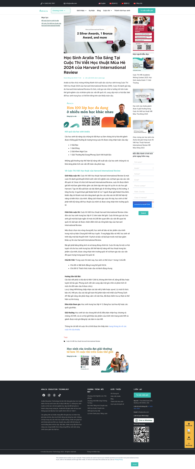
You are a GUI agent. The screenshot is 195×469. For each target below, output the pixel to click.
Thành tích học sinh (122, 11)
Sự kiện (92, 11)
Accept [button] (135, 464)
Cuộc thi (106, 11)
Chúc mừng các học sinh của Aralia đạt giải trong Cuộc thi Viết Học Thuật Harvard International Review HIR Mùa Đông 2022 (143, 142)
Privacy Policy (119, 459)
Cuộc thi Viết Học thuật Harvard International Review (83, 341)
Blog (99, 11)
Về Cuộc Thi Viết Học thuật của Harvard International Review (51, 24)
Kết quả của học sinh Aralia (50, 20)
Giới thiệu (80, 11)
